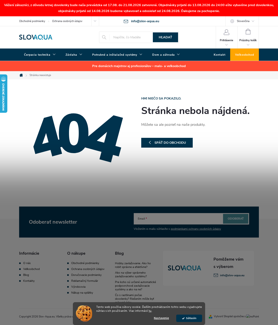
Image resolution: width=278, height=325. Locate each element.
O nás (27, 263)
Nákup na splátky (82, 292)
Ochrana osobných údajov (67, 21)
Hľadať (165, 37)
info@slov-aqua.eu (232, 275)
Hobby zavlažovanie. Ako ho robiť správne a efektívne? (133, 265)
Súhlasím (191, 318)
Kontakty (29, 281)
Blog (26, 275)
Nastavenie (161, 318)
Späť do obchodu (170, 142)
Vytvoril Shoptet (223, 316)
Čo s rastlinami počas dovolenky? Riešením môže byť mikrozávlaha (134, 298)
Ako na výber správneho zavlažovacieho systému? (131, 274)
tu (150, 311)
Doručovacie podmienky (86, 275)
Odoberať (236, 219)
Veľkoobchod (31, 269)
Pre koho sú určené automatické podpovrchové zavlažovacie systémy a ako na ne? (135, 285)
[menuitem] (40, 55)
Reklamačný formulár (84, 281)
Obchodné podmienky (32, 21)
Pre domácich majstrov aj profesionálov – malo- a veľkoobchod (139, 66)
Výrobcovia (78, 287)
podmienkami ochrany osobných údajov (196, 229)
